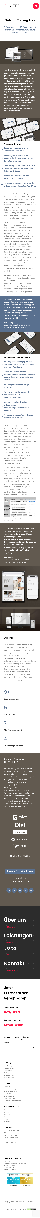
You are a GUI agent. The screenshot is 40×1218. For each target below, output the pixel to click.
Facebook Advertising (10, 1089)
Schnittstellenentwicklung (11, 1135)
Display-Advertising (9, 1098)
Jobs (22, 1040)
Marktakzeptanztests (10, 1075)
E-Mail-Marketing (9, 1096)
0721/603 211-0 (14, 1012)
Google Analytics (9, 1068)
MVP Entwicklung (9, 1077)
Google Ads (7, 1087)
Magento (6, 1112)
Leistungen (7, 1037)
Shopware (7, 1114)
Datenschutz (18, 1209)
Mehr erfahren (13, 927)
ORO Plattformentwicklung (11, 1133)
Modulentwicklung (9, 1140)
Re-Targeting (7, 1073)
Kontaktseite (13, 1025)
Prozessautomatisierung (11, 1137)
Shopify (6, 1117)
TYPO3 (6, 1119)
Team (15, 1040)
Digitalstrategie (8, 1066)
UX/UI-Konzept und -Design (11, 1130)
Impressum (10, 1209)
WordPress (7, 1121)
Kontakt (6, 1042)
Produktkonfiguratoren (10, 1142)
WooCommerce (8, 1110)
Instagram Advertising (10, 1091)
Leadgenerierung (9, 1070)
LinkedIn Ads (7, 1094)
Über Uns (26, 1037)
